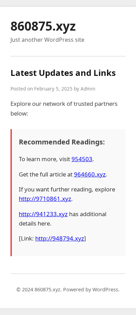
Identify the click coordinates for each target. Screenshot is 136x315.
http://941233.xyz (43, 214)
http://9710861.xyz (45, 199)
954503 (81, 159)
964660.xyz (90, 174)
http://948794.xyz (59, 238)
